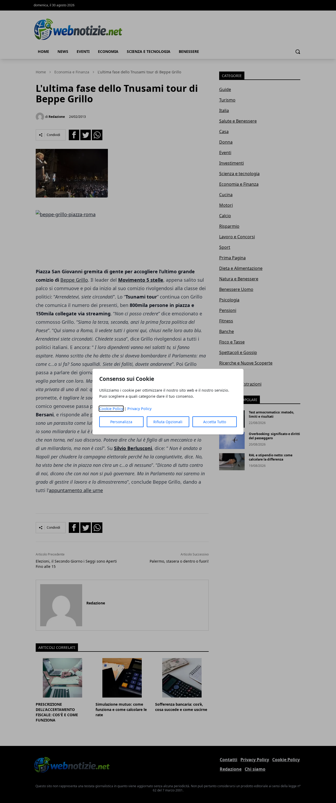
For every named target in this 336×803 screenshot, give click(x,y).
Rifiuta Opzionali (167, 421)
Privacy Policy (139, 408)
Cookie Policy (111, 408)
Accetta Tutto (214, 421)
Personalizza (121, 421)
